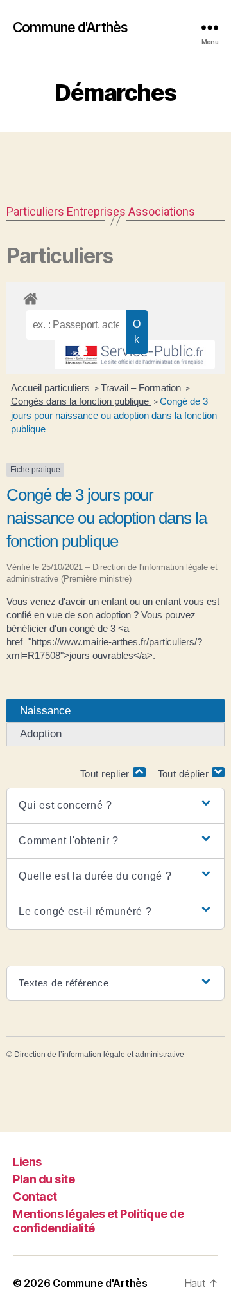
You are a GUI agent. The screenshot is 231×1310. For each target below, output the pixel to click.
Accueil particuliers (51, 387)
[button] (115, 805)
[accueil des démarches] (115, 296)
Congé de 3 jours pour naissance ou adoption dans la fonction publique (114, 415)
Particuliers (35, 211)
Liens (27, 1161)
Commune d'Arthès (70, 27)
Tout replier (106, 773)
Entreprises (96, 211)
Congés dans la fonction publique (81, 401)
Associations (161, 211)
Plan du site (43, 1179)
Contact (35, 1196)
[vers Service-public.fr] (135, 354)
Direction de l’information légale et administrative (99, 1054)
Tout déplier (185, 773)
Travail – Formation (142, 387)
